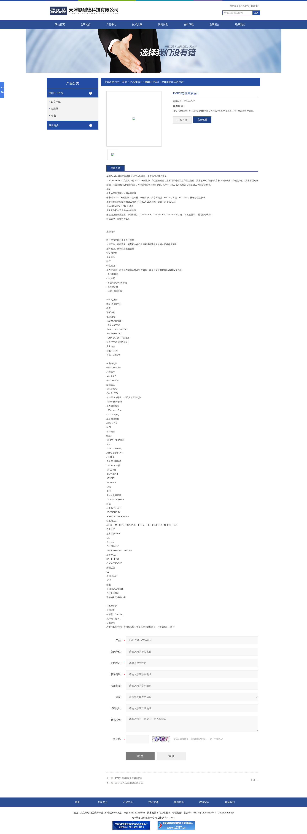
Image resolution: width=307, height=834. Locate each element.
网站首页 (234, 6)
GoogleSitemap (226, 812)
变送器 (54, 108)
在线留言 (244, 6)
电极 (53, 115)
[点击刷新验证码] (161, 739)
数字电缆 (56, 101)
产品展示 (135, 81)
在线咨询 (182, 120)
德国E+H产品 (56, 93)
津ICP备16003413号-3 (204, 812)
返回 (253, 780)
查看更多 (54, 125)
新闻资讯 (163, 24)
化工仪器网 (164, 812)
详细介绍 (115, 168)
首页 (124, 81)
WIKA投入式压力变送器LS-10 (129, 783)
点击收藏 (202, 119)
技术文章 (137, 24)
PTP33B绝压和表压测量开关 (128, 778)
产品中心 (111, 24)
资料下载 (189, 24)
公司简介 (86, 24)
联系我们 (255, 6)
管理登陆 (177, 812)
